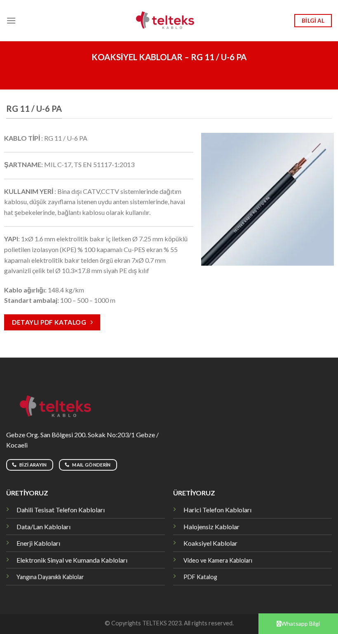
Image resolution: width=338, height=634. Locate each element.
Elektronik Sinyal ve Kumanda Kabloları (71, 560)
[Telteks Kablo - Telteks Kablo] (169, 20)
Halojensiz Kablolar (211, 526)
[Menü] (11, 20)
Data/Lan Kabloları (43, 526)
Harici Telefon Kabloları (217, 510)
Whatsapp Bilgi (300, 623)
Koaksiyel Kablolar (210, 543)
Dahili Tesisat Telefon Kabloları (60, 510)
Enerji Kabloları (38, 543)
